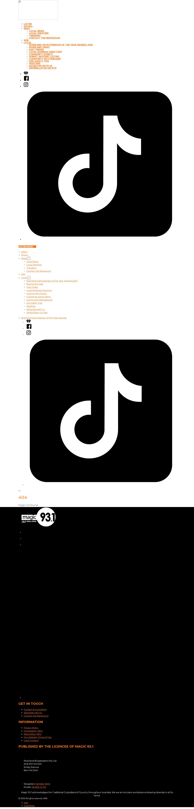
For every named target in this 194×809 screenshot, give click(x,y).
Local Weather (39, 33)
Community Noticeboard (45, 59)
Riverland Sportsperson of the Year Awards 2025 (61, 45)
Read (27, 28)
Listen (28, 24)
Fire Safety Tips (39, 61)
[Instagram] (26, 86)
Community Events (41, 54)
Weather (34, 63)
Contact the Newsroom (44, 38)
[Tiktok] (100, 239)
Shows (28, 26)
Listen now (25, 246)
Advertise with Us (40, 66)
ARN (26, 803)
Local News (36, 31)
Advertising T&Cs (32, 734)
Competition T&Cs (33, 731)
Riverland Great (39, 47)
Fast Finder (36, 49)
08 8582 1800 (43, 784)
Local (27, 42)
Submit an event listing (44, 56)
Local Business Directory (45, 52)
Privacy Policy (31, 728)
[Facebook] (26, 80)
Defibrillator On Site (42, 68)
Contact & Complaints (35, 709)
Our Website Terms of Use (37, 737)
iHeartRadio (29, 806)
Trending (35, 35)
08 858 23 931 (39, 787)
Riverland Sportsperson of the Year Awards (43, 318)
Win (26, 40)
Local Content (31, 740)
